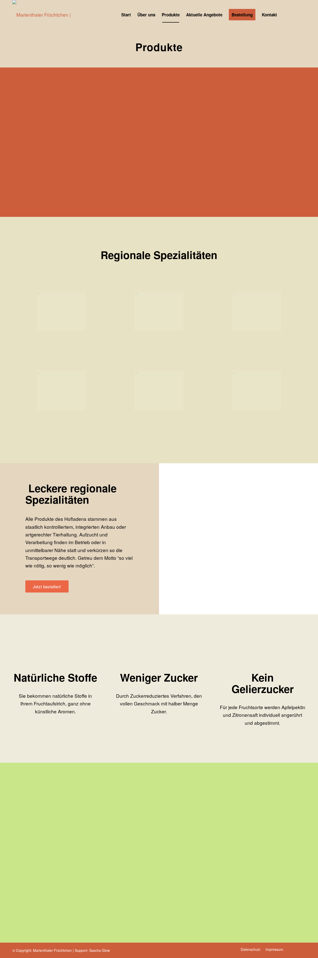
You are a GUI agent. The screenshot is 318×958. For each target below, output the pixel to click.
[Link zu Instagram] (294, 14)
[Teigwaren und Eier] (257, 390)
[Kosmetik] (257, 311)
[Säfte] (61, 311)
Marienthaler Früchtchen (52, 950)
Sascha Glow (99, 950)
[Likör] (61, 390)
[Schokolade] (159, 390)
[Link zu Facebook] (302, 14)
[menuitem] (126, 14)
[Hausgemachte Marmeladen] (159, 311)
